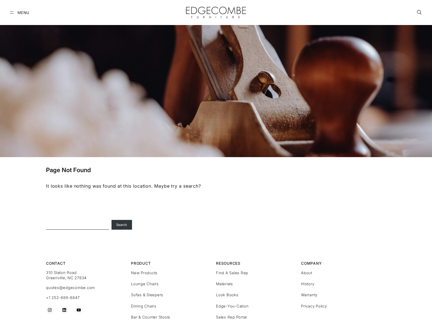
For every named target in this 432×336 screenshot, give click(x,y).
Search (121, 225)
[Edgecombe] (216, 12)
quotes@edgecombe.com (70, 287)
